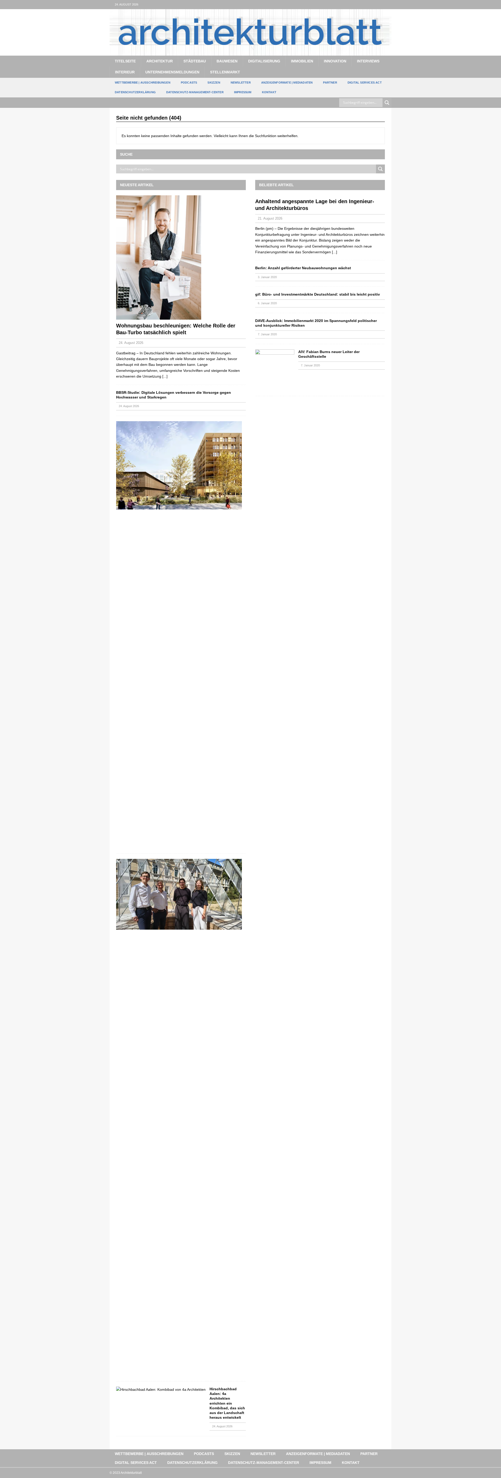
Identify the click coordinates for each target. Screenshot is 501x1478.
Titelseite (125, 61)
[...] (165, 376)
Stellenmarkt (225, 72)
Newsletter (241, 82)
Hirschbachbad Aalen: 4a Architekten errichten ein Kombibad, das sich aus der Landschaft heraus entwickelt (227, 1403)
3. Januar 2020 (267, 277)
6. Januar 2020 (267, 303)
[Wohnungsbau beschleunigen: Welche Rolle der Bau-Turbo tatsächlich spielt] (181, 257)
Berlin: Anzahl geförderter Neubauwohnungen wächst (303, 268)
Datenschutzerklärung (135, 92)
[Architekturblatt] (250, 52)
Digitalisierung (264, 61)
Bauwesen (227, 61)
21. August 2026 (270, 218)
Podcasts (189, 82)
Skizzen (213, 82)
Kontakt (269, 92)
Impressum (243, 92)
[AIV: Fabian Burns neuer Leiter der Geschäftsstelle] (274, 370)
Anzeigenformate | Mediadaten (287, 82)
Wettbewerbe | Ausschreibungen (142, 82)
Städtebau (194, 61)
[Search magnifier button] (387, 102)
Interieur (125, 72)
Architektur (159, 61)
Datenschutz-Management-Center (195, 92)
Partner (330, 82)
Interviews (368, 61)
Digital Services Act (365, 82)
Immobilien (302, 61)
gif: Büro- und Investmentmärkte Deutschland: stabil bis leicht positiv (317, 294)
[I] (386, 4)
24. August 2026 (131, 343)
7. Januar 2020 (267, 334)
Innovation (335, 61)
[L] (376, 4)
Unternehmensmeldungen (172, 72)
